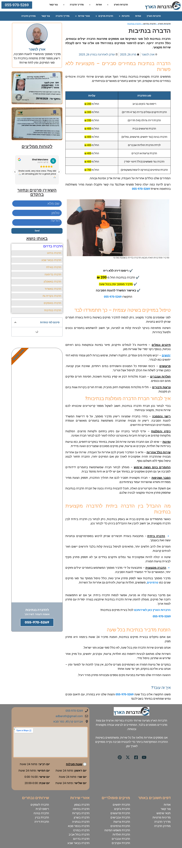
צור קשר (53, 4)
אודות (99, 4)
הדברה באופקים (52, 302)
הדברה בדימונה (53, 274)
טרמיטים (152, 582)
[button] (16, 5)
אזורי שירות (84, 16)
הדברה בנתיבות (52, 310)
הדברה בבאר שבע (51, 260)
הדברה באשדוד (53, 288)
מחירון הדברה (28, 16)
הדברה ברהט (54, 252)
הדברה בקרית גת (52, 295)
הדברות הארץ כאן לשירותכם (152, 610)
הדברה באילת (53, 267)
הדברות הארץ (121, 4)
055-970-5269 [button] (113, 296)
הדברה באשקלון (52, 281)
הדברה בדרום (149, 23)
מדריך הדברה (77, 4)
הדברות (126, 16)
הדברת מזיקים (105, 16)
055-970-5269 (141, 188)
